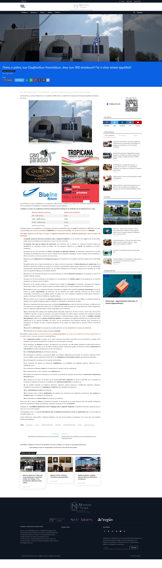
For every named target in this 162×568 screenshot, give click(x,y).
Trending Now (29, 425)
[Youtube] (138, 122)
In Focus (37, 425)
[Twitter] (114, 122)
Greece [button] (57, 12)
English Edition (137, 1)
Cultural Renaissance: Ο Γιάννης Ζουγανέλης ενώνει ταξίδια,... (118, 302)
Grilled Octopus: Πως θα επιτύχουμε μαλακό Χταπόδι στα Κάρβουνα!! (127, 177)
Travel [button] (42, 12)
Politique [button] (24, 12)
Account (122, 1)
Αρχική (21, 92)
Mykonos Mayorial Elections (9, 71)
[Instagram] (122, 122)
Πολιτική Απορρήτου (135, 555)
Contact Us (23, 1)
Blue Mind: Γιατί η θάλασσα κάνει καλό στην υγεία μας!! (43, 436)
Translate (139, 12)
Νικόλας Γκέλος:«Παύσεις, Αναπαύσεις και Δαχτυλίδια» (59, 476)
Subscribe (133, 547)
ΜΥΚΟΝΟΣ (58, 425)
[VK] (130, 122)
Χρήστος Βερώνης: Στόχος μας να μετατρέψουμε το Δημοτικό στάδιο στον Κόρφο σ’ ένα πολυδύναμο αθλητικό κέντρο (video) (33, 479)
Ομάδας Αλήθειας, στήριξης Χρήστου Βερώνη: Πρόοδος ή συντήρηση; (87, 477)
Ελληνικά (130, 1)
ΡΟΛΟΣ (79, 425)
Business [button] (34, 12)
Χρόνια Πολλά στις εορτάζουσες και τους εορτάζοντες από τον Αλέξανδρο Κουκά (79, 437)
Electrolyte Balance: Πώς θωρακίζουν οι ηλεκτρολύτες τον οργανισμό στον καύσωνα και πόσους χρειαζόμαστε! (127, 260)
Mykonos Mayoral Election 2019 (30, 92)
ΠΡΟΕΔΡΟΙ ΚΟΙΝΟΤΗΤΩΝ (69, 425)
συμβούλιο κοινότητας (89, 425)
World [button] (50, 12)
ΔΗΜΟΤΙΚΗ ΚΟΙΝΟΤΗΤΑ (47, 425)
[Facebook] (107, 122)
